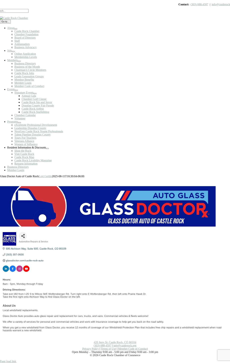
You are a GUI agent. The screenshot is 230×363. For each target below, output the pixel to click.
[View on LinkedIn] (6, 270)
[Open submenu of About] (15, 28)
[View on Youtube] (26, 270)
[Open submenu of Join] (13, 51)
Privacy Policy (90, 348)
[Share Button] (23, 236)
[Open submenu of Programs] (19, 122)
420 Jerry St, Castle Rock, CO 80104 (115, 342)
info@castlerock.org (124, 345)
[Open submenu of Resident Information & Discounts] (47, 148)
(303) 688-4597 (199, 4)
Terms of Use (108, 348)
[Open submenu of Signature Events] (35, 93)
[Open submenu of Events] (16, 90)
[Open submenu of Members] (19, 61)
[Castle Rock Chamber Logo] (14, 18)
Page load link (8, 361)
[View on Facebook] (13, 270)
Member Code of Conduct (133, 348)
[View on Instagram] (19, 270)
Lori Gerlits (45, 176)
